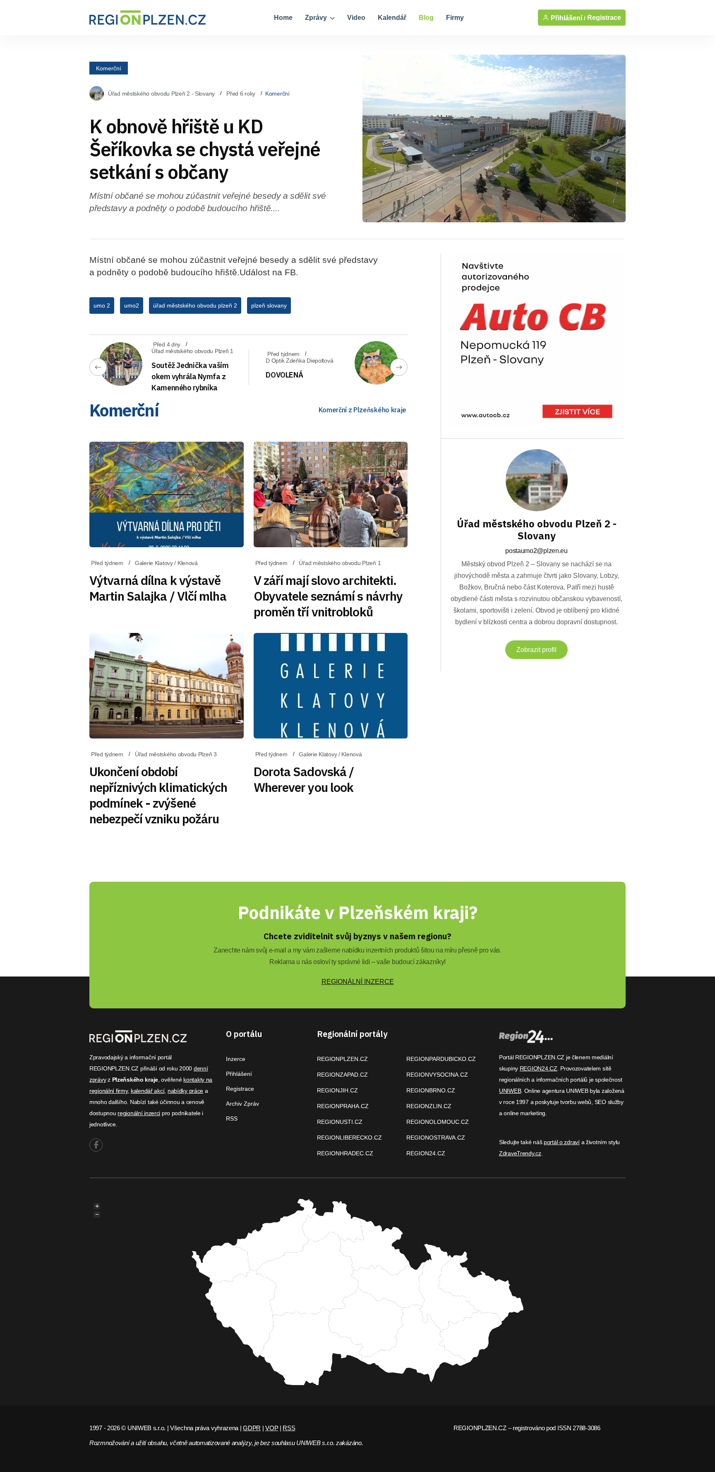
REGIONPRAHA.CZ (343, 1106)
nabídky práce (185, 1090)
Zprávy (317, 17)
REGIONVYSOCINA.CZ (437, 1074)
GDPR (252, 1427)
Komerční (108, 68)
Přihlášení (239, 1073)
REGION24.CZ (425, 1153)
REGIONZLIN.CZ (428, 1106)
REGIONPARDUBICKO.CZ (441, 1059)
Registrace (604, 17)
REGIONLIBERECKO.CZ (349, 1137)
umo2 (131, 305)
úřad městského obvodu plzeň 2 (195, 305)
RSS (232, 1118)
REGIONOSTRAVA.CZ (435, 1137)
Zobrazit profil (536, 649)
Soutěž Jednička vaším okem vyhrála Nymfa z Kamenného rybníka (189, 376)
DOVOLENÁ (284, 375)
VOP (271, 1427)
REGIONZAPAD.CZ (342, 1074)
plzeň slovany (269, 305)
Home (283, 17)
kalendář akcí (147, 1090)
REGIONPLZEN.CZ (342, 1059)
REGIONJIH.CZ (337, 1090)
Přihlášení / (567, 17)
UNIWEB (510, 1090)
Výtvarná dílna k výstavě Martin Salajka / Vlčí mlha (157, 588)
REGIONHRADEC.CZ (345, 1153)
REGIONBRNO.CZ (430, 1090)
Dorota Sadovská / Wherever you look (304, 779)
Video (356, 17)
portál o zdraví (562, 1142)
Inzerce (235, 1059)
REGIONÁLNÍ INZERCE (358, 981)
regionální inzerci (139, 1113)
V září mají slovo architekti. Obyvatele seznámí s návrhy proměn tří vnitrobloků (328, 596)
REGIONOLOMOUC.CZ (437, 1121)
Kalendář (392, 17)
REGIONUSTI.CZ (339, 1121)
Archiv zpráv (242, 1103)
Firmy (455, 17)
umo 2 (102, 305)
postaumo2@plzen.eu (536, 550)
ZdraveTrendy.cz (520, 1153)
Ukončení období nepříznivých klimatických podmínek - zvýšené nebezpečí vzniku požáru (158, 795)
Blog (426, 17)
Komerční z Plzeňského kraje (362, 410)
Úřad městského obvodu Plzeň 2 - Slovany (161, 93)
